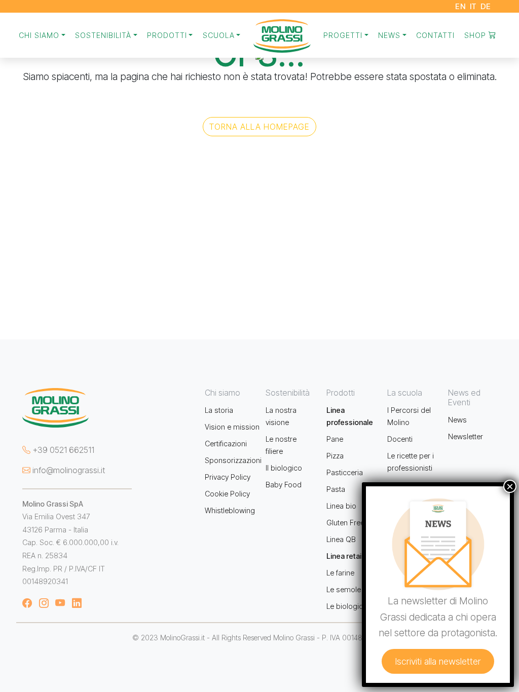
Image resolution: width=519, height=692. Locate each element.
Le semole (343, 589)
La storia (219, 410)
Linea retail (344, 556)
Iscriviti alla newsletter (438, 661)
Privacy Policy (227, 477)
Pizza (335, 455)
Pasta (335, 489)
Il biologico (284, 468)
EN (460, 6)
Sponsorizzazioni (233, 460)
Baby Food (284, 484)
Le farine (340, 572)
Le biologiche (348, 606)
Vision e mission (232, 426)
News (457, 419)
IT (473, 6)
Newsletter (465, 436)
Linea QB (341, 539)
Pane (334, 439)
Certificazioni (226, 443)
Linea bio (341, 506)
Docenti (400, 439)
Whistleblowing (230, 510)
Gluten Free (345, 522)
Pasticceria (344, 472)
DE (485, 6)
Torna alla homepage (259, 127)
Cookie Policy (227, 493)
